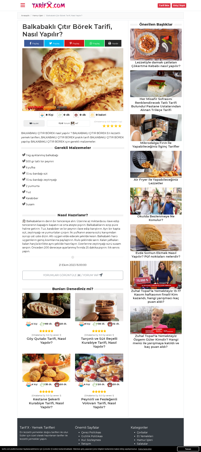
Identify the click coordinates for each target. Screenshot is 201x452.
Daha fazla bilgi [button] (145, 449)
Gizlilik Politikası (92, 436)
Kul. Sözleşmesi (91, 440)
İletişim (86, 443)
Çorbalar (142, 432)
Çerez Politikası (91, 432)
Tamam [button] (188, 449)
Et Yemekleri (145, 436)
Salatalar (142, 443)
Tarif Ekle (164, 5)
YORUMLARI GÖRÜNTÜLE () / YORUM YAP (71, 275)
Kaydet (35, 123)
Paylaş (35, 43)
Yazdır (114, 43)
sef (76, 123)
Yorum (65, 123)
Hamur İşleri (38, 15)
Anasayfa (25, 15)
